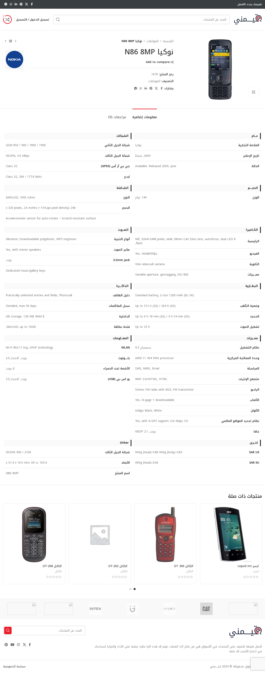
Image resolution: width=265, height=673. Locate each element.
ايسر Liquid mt (248, 566)
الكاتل (189, 571)
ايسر (256, 571)
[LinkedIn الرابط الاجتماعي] (15, 4)
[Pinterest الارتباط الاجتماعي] (21, 4)
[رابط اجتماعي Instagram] (18, 644)
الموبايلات (152, 41)
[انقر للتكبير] (253, 92)
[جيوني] (132, 608)
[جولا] (58, 608)
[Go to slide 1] (135, 589)
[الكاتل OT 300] (165, 534)
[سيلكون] (243, 608)
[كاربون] (21, 608)
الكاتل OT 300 (183, 566)
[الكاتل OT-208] (34, 534)
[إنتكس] (95, 608)
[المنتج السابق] (15, 41)
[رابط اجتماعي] (26, 4)
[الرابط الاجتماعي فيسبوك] (31, 4)
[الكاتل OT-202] (100, 534)
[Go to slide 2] (130, 589)
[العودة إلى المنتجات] (10, 41)
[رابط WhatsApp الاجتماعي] (10, 4)
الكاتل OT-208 (52, 566)
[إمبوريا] (169, 608)
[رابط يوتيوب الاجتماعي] (12, 644)
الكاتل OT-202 (117, 566)
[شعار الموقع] (248, 19)
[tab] (144, 115)
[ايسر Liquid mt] (231, 534)
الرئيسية (168, 41)
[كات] (206, 608)
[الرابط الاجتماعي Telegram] (5, 4)
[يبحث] (58, 19)
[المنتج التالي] (5, 41)
